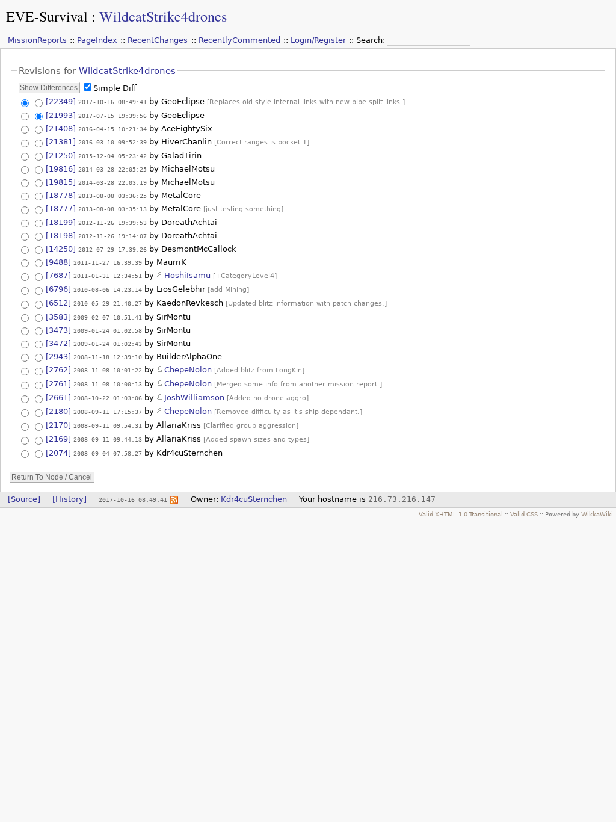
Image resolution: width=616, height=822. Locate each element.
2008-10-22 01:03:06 (107, 397)
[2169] (58, 438)
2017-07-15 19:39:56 (112, 115)
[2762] (58, 369)
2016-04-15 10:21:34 (112, 128)
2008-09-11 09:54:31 (107, 425)
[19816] (61, 168)
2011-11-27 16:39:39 (107, 262)
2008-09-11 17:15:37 (107, 411)
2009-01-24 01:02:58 (107, 330)
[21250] (61, 155)
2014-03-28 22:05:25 (112, 169)
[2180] (58, 411)
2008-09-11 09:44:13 (107, 439)
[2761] (58, 383)
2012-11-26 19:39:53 (112, 222)
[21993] (61, 115)
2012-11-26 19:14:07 (112, 235)
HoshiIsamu (187, 275)
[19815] (61, 182)
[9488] (58, 262)
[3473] (58, 330)
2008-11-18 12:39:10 (107, 356)
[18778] (61, 195)
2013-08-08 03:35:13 (112, 208)
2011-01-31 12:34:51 (107, 275)
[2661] (58, 397)
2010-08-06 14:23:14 (107, 289)
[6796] (58, 289)
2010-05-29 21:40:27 (107, 303)
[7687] (58, 275)
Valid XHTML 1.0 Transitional (461, 514)
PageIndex (97, 40)
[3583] (58, 316)
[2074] (58, 452)
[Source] (24, 499)
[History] (69, 499)
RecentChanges (158, 40)
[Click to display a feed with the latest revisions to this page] (174, 499)
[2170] (58, 425)
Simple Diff (115, 88)
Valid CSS (524, 514)
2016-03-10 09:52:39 (112, 142)
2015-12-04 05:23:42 (112, 155)
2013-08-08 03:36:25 (112, 195)
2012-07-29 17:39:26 (112, 249)
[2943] (58, 356)
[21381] (61, 141)
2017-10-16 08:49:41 (112, 101)
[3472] (58, 343)
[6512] (58, 302)
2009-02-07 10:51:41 (107, 317)
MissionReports (37, 40)
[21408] (61, 128)
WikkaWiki (597, 514)
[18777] (61, 208)
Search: (371, 40)
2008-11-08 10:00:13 (107, 384)
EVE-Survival (47, 16)
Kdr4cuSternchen (254, 499)
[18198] (61, 235)
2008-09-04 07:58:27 (107, 453)
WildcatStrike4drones (163, 16)
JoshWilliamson (194, 397)
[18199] (61, 222)
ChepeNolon (188, 369)
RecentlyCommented (239, 40)
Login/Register (318, 40)
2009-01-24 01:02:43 (107, 343)
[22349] (61, 101)
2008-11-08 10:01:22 (107, 370)
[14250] (61, 248)
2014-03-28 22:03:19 (112, 182)
